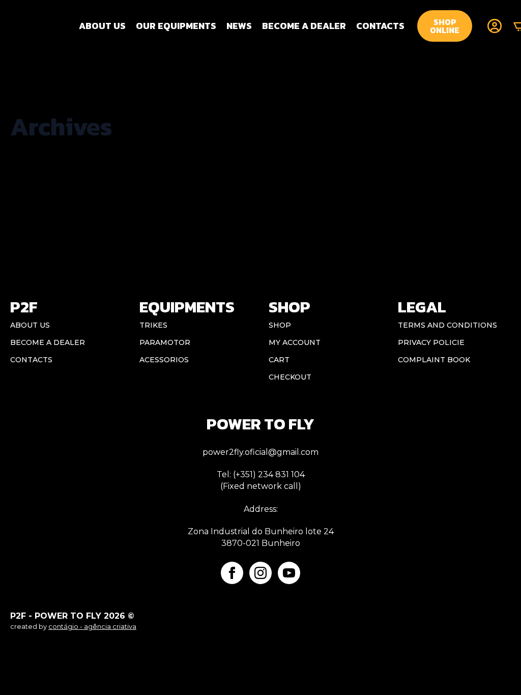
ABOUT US (30, 325)
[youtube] (289, 573)
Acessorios (164, 359)
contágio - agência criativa (92, 626)
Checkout (290, 377)
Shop (280, 325)
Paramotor (164, 342)
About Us (102, 26)
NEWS (239, 26)
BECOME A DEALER (304, 26)
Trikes (153, 325)
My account (295, 342)
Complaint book (434, 359)
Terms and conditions (447, 325)
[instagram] (260, 573)
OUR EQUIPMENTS (176, 26)
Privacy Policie (431, 342)
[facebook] (232, 573)
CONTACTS (380, 26)
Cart (279, 359)
